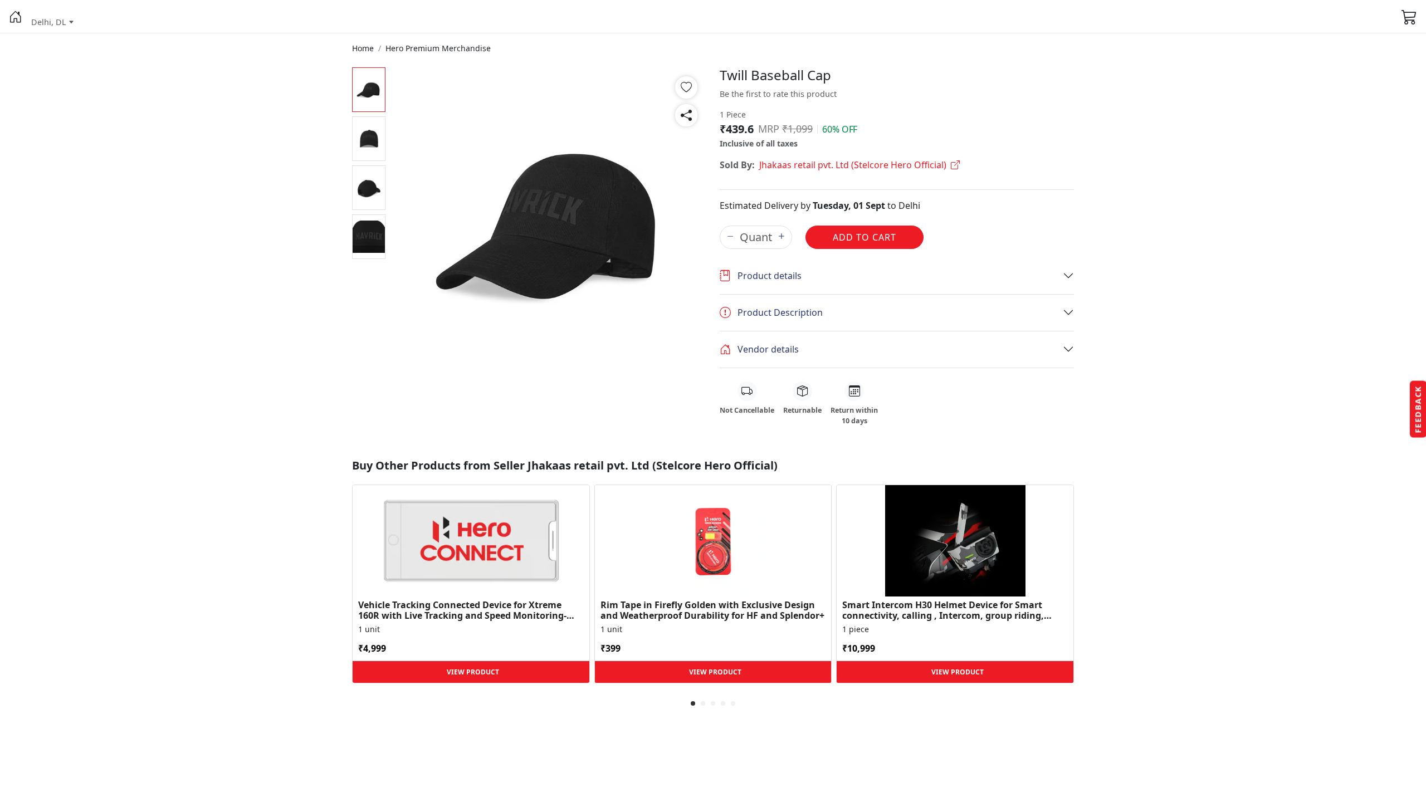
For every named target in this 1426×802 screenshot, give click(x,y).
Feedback (1418, 409)
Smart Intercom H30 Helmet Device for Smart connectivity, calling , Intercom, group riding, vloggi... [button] (943, 610)
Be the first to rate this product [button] (778, 94)
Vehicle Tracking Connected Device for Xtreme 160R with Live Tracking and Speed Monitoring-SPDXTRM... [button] (462, 610)
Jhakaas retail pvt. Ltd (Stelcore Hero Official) (852, 165)
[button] (15, 17)
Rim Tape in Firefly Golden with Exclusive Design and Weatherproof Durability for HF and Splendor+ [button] (712, 610)
